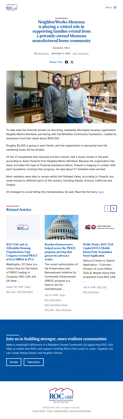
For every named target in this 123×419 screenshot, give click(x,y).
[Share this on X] (72, 62)
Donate (14, 362)
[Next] (113, 208)
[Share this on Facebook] (66, 62)
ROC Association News (56, 305)
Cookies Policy (61, 411)
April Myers (43, 53)
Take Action (33, 362)
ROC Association (53, 300)
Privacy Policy (39, 411)
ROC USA (11, 291)
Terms (50, 411)
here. (101, 191)
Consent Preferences (80, 411)
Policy (27, 287)
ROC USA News (81, 53)
